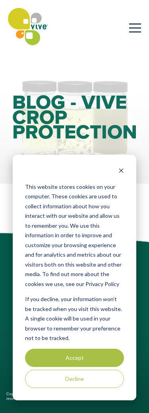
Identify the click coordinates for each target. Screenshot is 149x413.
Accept (75, 357)
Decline (74, 378)
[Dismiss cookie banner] (121, 172)
